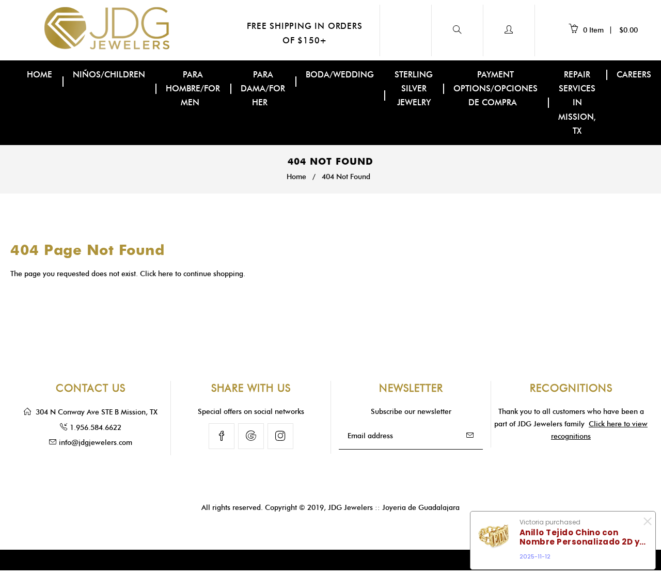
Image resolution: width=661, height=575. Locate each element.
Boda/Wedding (340, 74)
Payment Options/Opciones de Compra (495, 88)
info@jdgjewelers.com (95, 442)
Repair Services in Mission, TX (577, 103)
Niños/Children (109, 74)
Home (39, 74)
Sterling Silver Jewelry (414, 88)
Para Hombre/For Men (193, 88)
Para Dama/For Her (263, 88)
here (165, 273)
